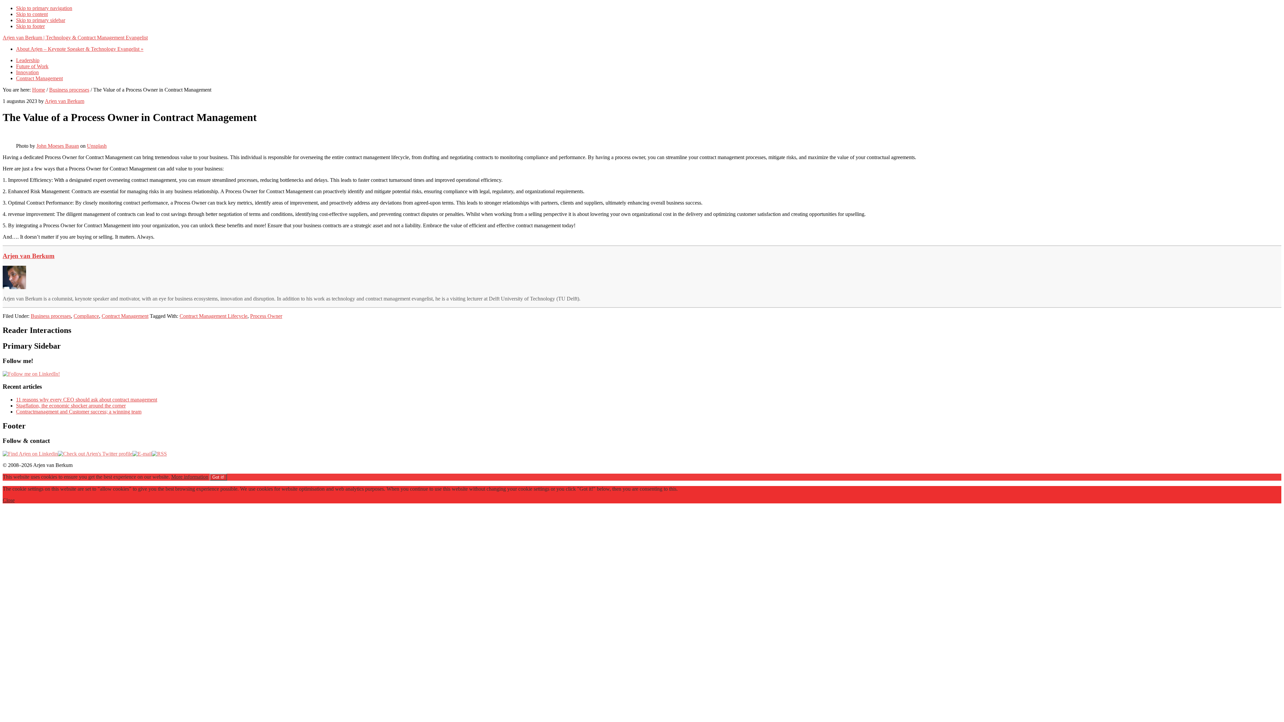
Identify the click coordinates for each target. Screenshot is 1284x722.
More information (189, 477)
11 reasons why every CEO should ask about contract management (86, 399)
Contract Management (125, 316)
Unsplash (97, 146)
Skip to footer (30, 26)
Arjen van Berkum (29, 255)
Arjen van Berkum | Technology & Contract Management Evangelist (75, 37)
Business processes (51, 316)
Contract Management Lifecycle (213, 316)
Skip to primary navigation (44, 8)
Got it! (218, 477)
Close (9, 500)
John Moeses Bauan (57, 146)
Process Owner (266, 316)
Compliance (86, 316)
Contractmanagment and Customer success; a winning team (78, 411)
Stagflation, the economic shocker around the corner (71, 405)
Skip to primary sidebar (40, 20)
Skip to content (32, 14)
